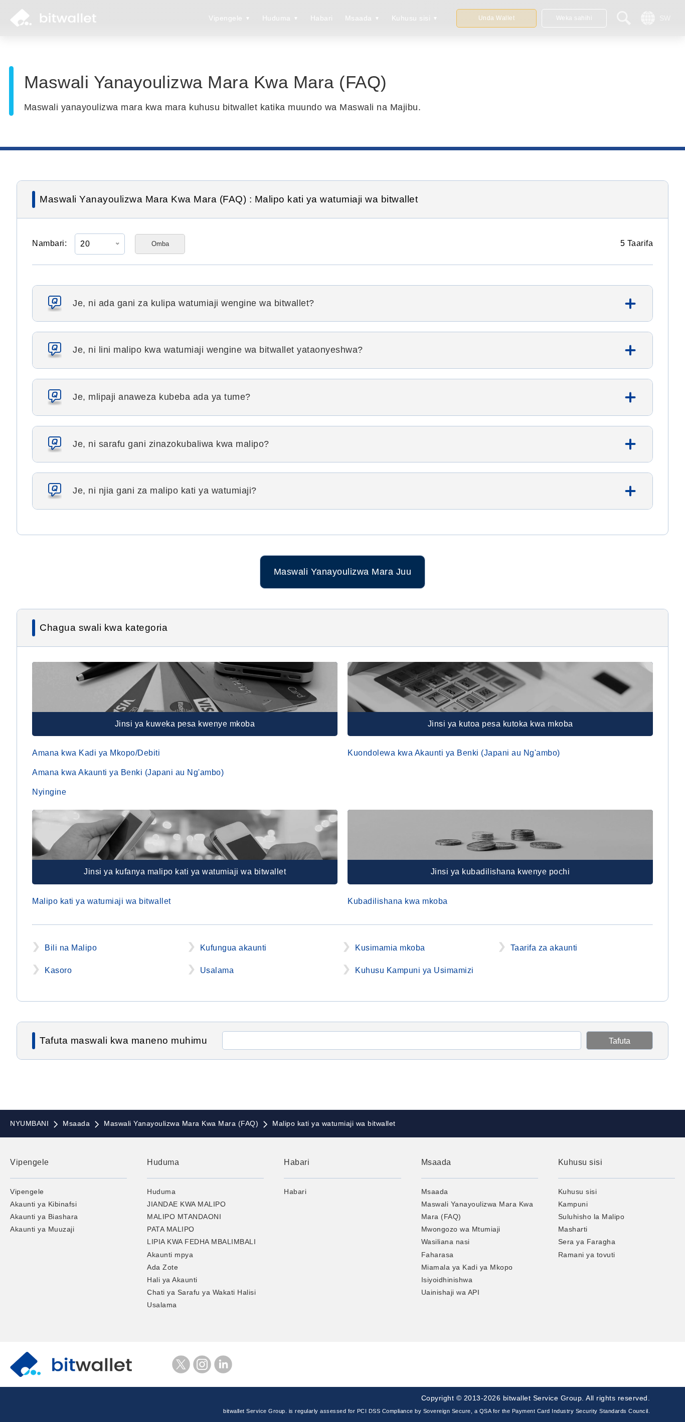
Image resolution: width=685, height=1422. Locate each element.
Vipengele (226, 18)
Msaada (358, 18)
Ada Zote (162, 1267)
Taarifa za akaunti (544, 947)
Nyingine (49, 792)
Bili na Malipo (71, 947)
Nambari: (49, 243)
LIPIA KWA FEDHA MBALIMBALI (201, 1242)
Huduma (276, 18)
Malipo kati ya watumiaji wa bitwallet (101, 901)
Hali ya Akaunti (172, 1280)
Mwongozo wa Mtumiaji (460, 1229)
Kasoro (58, 970)
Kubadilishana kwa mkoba (398, 901)
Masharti (573, 1229)
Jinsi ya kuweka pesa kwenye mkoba (185, 724)
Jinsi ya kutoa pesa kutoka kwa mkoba (500, 724)
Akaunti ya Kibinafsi (43, 1204)
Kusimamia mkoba (390, 947)
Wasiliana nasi (445, 1242)
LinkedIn (223, 1364)
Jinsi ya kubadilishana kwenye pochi (500, 871)
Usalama (217, 970)
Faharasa (437, 1255)
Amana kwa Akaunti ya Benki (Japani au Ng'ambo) (128, 772)
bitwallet (53, 18)
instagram (202, 1364)
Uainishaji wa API (450, 1292)
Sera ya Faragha (587, 1242)
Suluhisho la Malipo (591, 1217)
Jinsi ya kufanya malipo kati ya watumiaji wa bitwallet (185, 871)
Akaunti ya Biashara (44, 1217)
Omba (160, 244)
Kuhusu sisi (411, 18)
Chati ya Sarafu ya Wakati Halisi (201, 1292)
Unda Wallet (496, 18)
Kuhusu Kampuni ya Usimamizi (414, 970)
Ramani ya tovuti (586, 1255)
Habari (321, 18)
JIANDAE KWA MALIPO (186, 1204)
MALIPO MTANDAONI (184, 1217)
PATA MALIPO (171, 1229)
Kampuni (573, 1204)
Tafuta (619, 1041)
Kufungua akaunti (233, 947)
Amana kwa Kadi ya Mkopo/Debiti (96, 753)
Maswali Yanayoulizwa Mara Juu (343, 572)
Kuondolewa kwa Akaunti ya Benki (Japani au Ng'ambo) (454, 753)
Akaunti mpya (170, 1255)
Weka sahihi (574, 18)
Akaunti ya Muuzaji (42, 1229)
